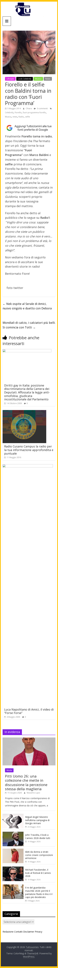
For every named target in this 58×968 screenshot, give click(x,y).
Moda (9, 770)
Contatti (18, 931)
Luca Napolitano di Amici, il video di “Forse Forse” (29, 711)
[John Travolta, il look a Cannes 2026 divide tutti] (13, 833)
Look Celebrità (24, 78)
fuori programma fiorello (34, 112)
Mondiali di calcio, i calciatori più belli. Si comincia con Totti (29, 325)
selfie (27, 116)
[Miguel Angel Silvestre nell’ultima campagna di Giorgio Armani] (13, 815)
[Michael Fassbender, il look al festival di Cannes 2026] (13, 868)
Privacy (38, 931)
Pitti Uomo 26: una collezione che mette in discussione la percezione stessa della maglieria (26, 782)
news (15, 116)
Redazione (8, 931)
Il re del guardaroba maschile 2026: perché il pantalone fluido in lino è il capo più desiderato (38, 892)
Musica (38, 78)
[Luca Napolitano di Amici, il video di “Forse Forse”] (28, 466)
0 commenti (42, 108)
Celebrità (9, 112)
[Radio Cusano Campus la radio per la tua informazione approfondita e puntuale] (24, 412)
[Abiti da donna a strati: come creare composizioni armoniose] (13, 850)
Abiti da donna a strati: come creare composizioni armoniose (39, 855)
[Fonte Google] (29, 128)
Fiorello (18, 112)
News (47, 78)
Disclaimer (28, 931)
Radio (21, 116)
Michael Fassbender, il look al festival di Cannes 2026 (38, 873)
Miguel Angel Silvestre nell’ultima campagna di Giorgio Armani (37, 820)
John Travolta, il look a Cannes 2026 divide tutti (37, 836)
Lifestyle (10, 78)
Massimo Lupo (33, 792)
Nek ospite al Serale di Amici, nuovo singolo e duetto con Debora (27, 306)
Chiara (29, 108)
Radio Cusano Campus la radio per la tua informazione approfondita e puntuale (28, 449)
